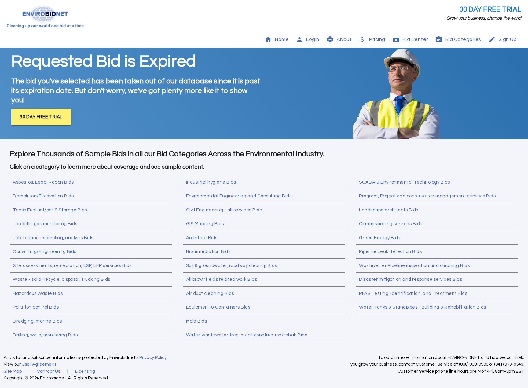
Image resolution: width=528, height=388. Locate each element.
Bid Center (415, 39)
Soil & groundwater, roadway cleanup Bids (231, 265)
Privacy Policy (153, 357)
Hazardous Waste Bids (38, 293)
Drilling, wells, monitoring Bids (45, 335)
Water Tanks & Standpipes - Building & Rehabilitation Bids (422, 307)
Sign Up (508, 39)
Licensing (85, 371)
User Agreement (39, 364)
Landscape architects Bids (388, 210)
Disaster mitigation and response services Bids (410, 279)
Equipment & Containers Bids (218, 307)
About (344, 39)
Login (312, 39)
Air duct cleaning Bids (210, 293)
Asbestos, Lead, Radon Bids (43, 182)
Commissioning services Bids (390, 223)
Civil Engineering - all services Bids (224, 210)
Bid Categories (463, 39)
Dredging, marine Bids (37, 321)
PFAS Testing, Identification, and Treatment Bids (413, 293)
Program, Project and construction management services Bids (427, 196)
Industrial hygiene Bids (211, 182)
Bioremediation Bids (208, 251)
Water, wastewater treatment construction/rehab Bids (246, 335)
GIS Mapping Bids (205, 223)
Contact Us (48, 371)
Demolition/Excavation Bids (43, 196)
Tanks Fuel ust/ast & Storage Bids (50, 210)
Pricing (377, 39)
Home (282, 39)
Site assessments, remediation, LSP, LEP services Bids (72, 265)
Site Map (13, 371)
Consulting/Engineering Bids (44, 251)
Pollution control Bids (36, 307)
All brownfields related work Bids (221, 279)
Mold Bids (196, 321)
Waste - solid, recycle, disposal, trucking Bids (61, 279)
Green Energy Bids (379, 238)
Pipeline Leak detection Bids (390, 251)
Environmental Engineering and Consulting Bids (239, 196)
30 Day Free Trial (490, 9)
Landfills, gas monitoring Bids (45, 223)
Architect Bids (202, 238)
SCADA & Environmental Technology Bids (404, 182)
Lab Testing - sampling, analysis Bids (53, 238)
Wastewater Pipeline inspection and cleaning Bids (414, 265)
